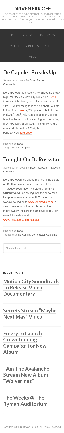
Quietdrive (51, 234)
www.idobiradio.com (40, 202)
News (20, 143)
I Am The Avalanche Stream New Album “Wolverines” (26, 374)
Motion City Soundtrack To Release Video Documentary (31, 287)
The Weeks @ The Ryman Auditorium (25, 401)
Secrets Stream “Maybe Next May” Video (29, 313)
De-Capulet (24, 147)
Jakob (21, 110)
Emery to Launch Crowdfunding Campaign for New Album (25, 342)
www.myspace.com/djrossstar (21, 220)
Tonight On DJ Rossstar (31, 159)
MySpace (26, 132)
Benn (52, 97)
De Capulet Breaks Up (29, 72)
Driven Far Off (32, 8)
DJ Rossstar (38, 234)
